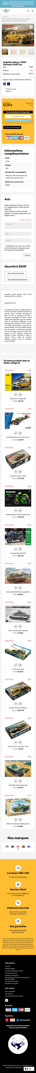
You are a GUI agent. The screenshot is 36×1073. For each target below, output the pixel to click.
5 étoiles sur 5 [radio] (30, 220)
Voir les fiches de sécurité (16, 273)
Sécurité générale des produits (17, 280)
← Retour (5, 17)
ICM (31, 70)
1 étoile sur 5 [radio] (21, 220)
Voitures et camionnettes (22, 19)
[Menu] (32, 11)
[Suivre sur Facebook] (4, 84)
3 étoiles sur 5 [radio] (26, 220)
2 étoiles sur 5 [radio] (23, 220)
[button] (31, 26)
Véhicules (10, 19)
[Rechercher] (28, 11)
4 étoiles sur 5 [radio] (28, 220)
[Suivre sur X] (8, 84)
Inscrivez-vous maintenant (18, 121)
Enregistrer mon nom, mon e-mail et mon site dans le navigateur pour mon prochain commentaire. (17, 248)
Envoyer (27, 255)
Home (4, 19)
